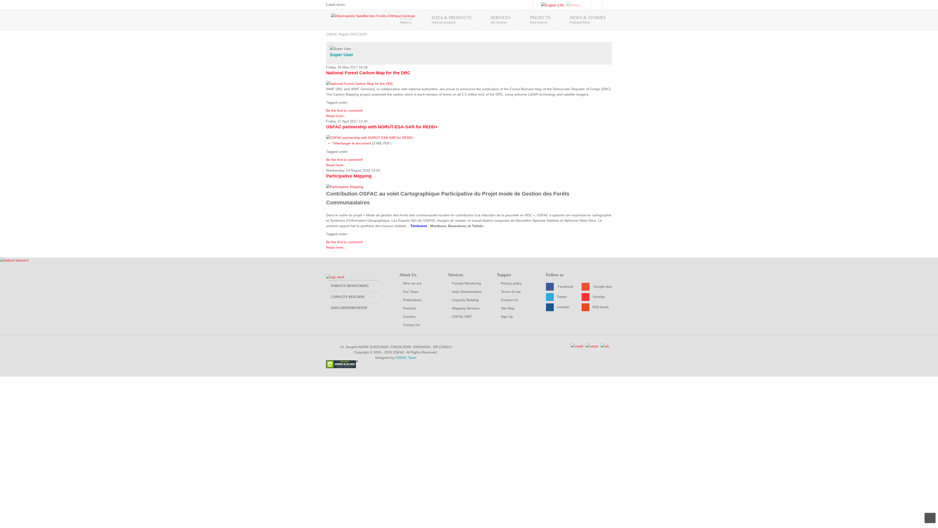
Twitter (562, 297)
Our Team (410, 292)
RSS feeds (600, 307)
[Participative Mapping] (344, 186)
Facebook (565, 286)
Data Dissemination (467, 292)
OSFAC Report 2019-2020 (346, 34)
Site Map (507, 308)
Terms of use (511, 292)
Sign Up (507, 317)
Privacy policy (511, 283)
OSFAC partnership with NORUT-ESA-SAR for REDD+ (382, 126)
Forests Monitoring (466, 283)
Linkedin (563, 307)
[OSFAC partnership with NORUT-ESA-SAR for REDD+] (370, 137)
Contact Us (411, 325)
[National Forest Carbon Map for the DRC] (359, 83)
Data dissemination (349, 308)
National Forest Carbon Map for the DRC (368, 72)
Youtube (598, 297)
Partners (409, 308)
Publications (412, 300)
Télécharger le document (351, 143)
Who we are (412, 283)
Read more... (336, 116)
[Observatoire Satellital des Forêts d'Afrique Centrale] (373, 16)
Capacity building (348, 297)
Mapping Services (466, 308)
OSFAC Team (405, 358)
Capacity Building (465, 300)
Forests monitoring (350, 286)
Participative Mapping (349, 176)
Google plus (602, 286)
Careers (409, 317)
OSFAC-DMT (462, 317)
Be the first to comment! (344, 110)
